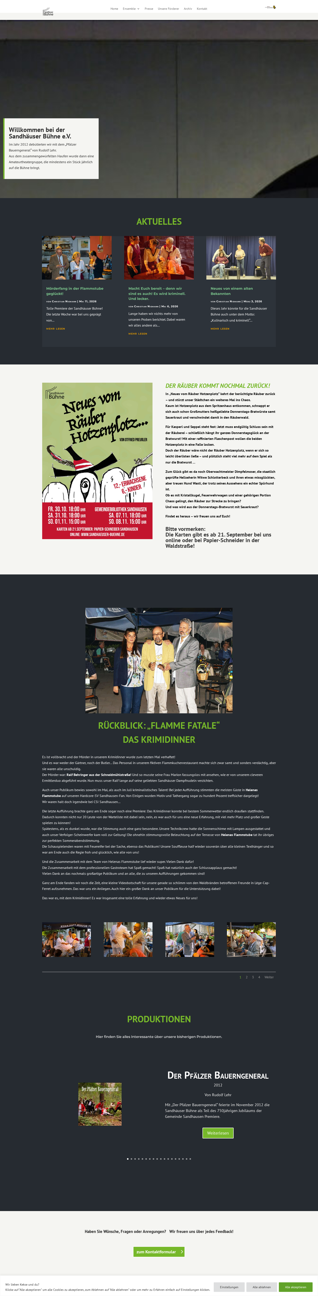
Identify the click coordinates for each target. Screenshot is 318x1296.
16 (183, 1159)
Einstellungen (229, 1287)
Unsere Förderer (168, 9)
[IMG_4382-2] (189, 955)
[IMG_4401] (128, 955)
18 (190, 1159)
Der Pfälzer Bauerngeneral (217, 1074)
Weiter (269, 977)
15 (179, 1159)
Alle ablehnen (262, 1287)
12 (168, 1159)
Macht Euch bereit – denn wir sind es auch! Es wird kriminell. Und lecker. (156, 293)
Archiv (188, 9)
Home (114, 9)
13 (172, 1159)
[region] (159, 1285)
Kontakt (202, 9)
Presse (149, 9)
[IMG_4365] (251, 955)
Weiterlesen (218, 1133)
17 (186, 1159)
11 (164, 1159)
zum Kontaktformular (156, 1252)
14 (175, 1159)
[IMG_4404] (66, 955)
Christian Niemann (64, 301)
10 (161, 1159)
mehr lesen (55, 328)
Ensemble (129, 9)
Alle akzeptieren (295, 1287)
